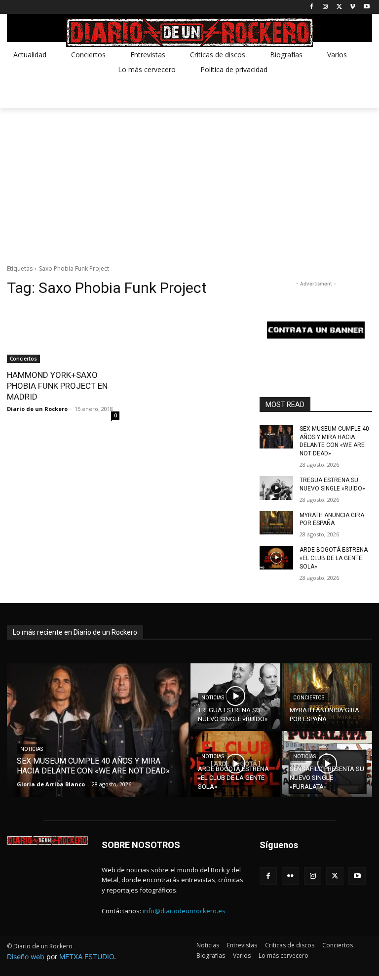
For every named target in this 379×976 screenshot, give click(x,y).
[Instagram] (325, 7)
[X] (339, 7)
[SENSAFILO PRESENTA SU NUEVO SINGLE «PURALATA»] (327, 764)
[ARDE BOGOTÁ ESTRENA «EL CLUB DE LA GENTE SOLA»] (276, 557)
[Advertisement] (189, 182)
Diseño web (25, 956)
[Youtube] (366, 7)
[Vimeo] (352, 7)
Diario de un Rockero (37, 408)
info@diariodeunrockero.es (184, 910)
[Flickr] (290, 876)
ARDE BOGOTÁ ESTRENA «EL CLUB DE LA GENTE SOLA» (334, 558)
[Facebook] (311, 7)
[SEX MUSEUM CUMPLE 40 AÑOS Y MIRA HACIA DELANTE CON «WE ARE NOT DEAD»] (276, 436)
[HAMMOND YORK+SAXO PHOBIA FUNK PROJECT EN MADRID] (63, 335)
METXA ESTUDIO (86, 956)
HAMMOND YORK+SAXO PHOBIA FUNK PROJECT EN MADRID (57, 386)
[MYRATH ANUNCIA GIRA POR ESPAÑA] (276, 523)
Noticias (31, 749)
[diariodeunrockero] (189, 32)
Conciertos (23, 358)
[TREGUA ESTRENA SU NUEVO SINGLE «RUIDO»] (276, 488)
